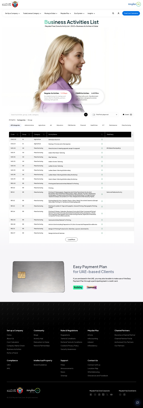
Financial (83, 125)
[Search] (17, 134)
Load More (71, 239)
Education (60, 125)
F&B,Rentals (72, 125)
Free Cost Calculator (131, 13)
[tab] (21, 120)
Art (51, 125)
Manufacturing (126, 125)
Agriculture (42, 125)
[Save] (102, 140)
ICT (103, 125)
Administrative (29, 125)
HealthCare (94, 125)
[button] (12, 13)
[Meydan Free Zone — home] (10, 4)
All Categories (15, 125)
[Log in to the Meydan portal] (118, 13)
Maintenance (113, 125)
